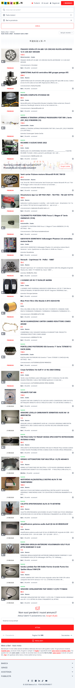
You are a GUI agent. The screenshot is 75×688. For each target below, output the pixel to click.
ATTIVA (37, 627)
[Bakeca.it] (15, 3)
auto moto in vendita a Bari (61, 651)
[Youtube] (46, 681)
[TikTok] (43, 681)
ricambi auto (5, 651)
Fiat (5, 655)
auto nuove (57, 653)
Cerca (37, 26)
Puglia (37, 651)
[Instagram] (32, 681)
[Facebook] (29, 681)
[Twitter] (36, 681)
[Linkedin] (39, 681)
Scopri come (65, 166)
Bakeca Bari (5, 32)
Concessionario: (29, 65)
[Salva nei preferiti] (73, 68)
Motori (12, 32)
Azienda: (32, 133)
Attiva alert (39, 641)
